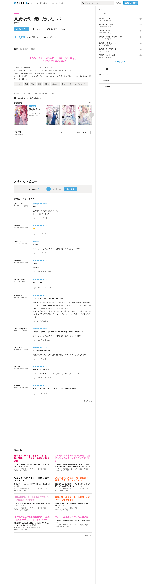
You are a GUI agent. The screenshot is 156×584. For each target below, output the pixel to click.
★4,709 (57, 469)
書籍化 (25, 469)
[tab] (16, 49)
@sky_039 (18, 347)
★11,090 (58, 525)
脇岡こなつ (20, 505)
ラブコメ (33, 469)
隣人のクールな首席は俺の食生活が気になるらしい (72, 504)
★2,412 (16, 469)
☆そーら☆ (18, 295)
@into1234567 (19, 279)
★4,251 (16, 488)
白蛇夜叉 (17, 385)
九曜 (17, 486)
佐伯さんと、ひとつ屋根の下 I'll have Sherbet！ (32, 484)
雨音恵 (88, 466)
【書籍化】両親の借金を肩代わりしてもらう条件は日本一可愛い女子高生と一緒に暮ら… (72, 465)
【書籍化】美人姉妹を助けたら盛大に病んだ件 (72, 520)
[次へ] (92, 114)
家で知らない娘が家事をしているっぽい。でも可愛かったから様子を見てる (72, 485)
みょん (57, 522)
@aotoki (17, 366)
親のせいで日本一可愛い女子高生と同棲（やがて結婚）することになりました (72, 458)
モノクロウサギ (81, 486)
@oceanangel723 (21, 328)
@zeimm (17, 260)
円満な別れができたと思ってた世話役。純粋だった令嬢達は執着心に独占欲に (31, 458)
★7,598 (16, 508)
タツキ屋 (61, 505)
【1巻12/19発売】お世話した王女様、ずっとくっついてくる (31, 465)
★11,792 (58, 488)
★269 (57, 508)
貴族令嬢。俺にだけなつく (38, 18)
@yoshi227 (18, 203)
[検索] (83, 3)
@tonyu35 (18, 225)
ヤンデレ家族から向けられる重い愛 (71, 517)
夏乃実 (16, 23)
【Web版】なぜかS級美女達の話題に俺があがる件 (32, 503)
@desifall (17, 241)
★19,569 (17, 527)
